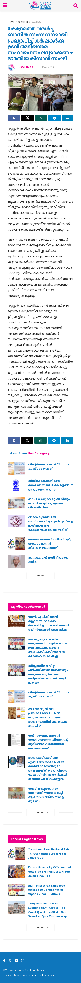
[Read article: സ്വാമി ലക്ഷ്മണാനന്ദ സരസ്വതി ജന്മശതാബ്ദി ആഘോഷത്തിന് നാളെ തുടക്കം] (16, 793)
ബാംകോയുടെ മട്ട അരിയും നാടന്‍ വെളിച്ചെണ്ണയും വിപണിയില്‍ (49, 503)
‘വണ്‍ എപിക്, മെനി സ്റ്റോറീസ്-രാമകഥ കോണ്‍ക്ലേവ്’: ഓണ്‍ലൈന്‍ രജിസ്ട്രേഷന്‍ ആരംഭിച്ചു (48, 623)
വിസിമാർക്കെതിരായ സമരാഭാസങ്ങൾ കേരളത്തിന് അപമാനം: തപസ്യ (50, 485)
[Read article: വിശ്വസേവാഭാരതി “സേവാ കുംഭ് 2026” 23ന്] (16, 468)
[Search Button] (75, 5)
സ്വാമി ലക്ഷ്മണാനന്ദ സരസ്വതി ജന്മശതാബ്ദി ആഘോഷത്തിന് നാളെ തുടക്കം (46, 794)
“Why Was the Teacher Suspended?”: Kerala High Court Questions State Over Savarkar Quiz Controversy (48, 909)
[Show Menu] (5, 5)
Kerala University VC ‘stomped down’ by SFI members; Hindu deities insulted (49, 871)
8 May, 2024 (47, 67)
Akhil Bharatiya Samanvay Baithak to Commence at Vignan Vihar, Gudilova (46, 889)
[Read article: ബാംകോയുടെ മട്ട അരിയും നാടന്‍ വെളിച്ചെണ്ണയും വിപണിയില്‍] (16, 503)
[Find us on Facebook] (4, 960)
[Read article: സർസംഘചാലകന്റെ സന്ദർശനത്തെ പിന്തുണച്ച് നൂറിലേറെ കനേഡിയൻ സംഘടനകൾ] (16, 740)
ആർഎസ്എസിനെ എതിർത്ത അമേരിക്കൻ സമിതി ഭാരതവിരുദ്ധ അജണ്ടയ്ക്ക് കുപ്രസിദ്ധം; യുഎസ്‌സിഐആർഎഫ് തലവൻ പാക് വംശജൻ (47, 768)
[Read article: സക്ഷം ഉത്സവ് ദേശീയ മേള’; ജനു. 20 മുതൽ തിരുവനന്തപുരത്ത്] (16, 543)
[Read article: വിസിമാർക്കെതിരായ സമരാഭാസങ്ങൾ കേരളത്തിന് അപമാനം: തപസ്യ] (16, 485)
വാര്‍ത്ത (23, 22)
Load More (40, 575)
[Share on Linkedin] (67, 118)
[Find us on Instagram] (22, 960)
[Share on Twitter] (27, 118)
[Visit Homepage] (40, 5)
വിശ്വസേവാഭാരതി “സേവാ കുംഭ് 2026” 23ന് (48, 466)
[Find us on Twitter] (10, 960)
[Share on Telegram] (54, 118)
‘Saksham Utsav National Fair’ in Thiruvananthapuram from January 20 (50, 853)
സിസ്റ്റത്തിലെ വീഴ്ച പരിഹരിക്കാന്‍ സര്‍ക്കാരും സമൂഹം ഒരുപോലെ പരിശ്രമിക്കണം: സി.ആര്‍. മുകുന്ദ (48, 674)
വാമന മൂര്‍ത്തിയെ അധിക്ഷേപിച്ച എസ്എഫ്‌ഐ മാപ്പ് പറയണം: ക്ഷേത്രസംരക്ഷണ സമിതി (50, 523)
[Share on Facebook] (14, 118)
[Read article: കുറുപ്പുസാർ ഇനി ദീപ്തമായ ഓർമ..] (16, 561)
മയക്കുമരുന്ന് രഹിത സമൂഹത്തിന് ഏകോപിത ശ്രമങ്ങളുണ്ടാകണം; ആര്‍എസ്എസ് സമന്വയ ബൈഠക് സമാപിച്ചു (47, 647)
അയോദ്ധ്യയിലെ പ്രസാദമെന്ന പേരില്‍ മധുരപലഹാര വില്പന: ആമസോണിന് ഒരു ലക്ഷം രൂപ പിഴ (48, 717)
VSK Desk (26, 67)
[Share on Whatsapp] (41, 118)
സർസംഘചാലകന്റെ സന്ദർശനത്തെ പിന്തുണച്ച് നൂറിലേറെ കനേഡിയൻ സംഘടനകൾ (48, 741)
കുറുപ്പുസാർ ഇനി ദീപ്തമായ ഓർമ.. (48, 559)
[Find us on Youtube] (16, 960)
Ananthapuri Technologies (38, 975)
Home (11, 22)
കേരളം (36, 22)
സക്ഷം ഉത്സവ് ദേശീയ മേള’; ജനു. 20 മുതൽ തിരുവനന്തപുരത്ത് (49, 543)
